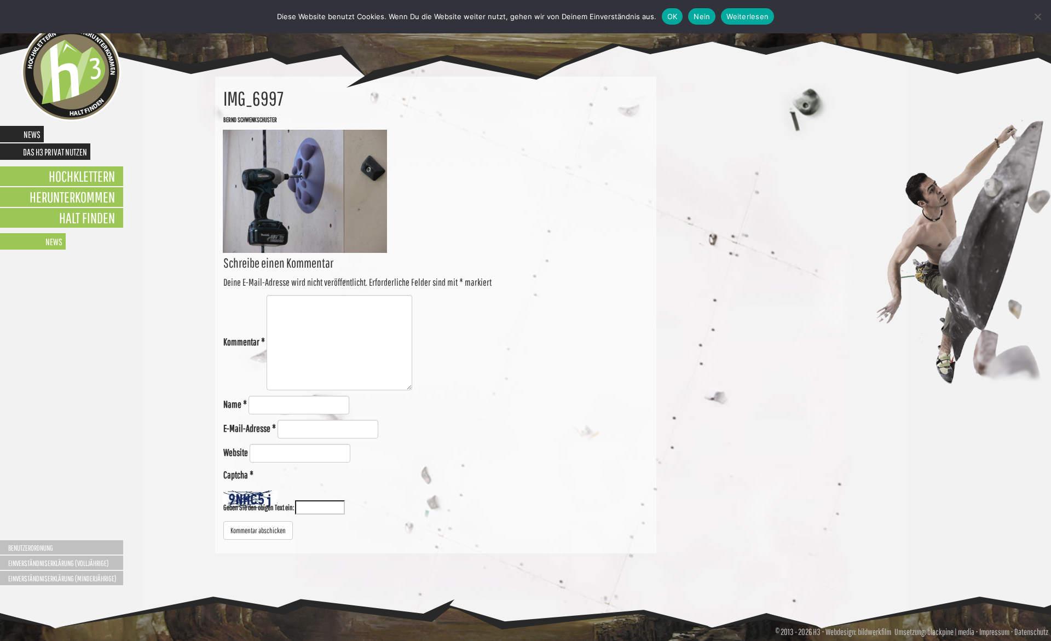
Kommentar (244, 342)
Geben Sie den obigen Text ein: (258, 507)
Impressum (994, 632)
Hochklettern (82, 176)
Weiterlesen (747, 16)
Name (235, 404)
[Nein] (1037, 16)
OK (672, 16)
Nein (702, 16)
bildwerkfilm (874, 632)
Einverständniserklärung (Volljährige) (58, 563)
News (32, 134)
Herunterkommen (72, 196)
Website (235, 452)
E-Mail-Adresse (249, 428)
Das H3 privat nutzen (55, 152)
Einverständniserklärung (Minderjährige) (62, 578)
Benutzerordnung (30, 548)
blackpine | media (950, 632)
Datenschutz (1031, 632)
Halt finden (87, 217)
